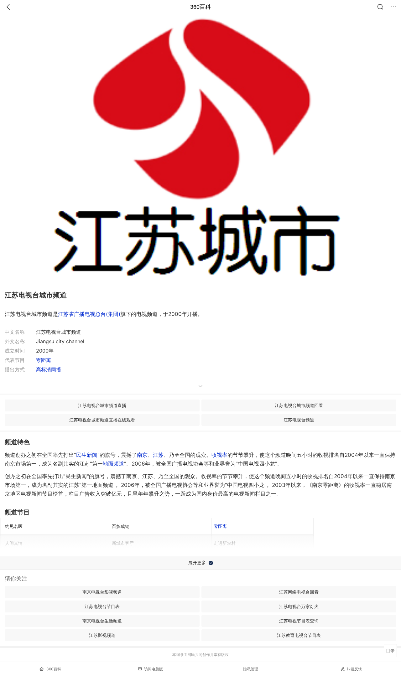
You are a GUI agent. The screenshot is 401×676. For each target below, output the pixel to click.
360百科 (200, 7)
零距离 (43, 360)
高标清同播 (48, 369)
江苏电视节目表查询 (299, 620)
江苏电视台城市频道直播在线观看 (102, 419)
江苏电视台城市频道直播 (102, 405)
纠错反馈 (354, 669)
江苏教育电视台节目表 (299, 635)
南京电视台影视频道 (102, 592)
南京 (142, 455)
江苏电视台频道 (299, 419)
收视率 (219, 455)
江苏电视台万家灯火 (299, 606)
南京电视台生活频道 (102, 620)
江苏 (158, 455)
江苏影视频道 (102, 635)
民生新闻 (86, 455)
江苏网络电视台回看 (299, 592)
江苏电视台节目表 (102, 606)
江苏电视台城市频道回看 (299, 405)
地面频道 (113, 464)
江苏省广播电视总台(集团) (89, 314)
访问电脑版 (153, 669)
